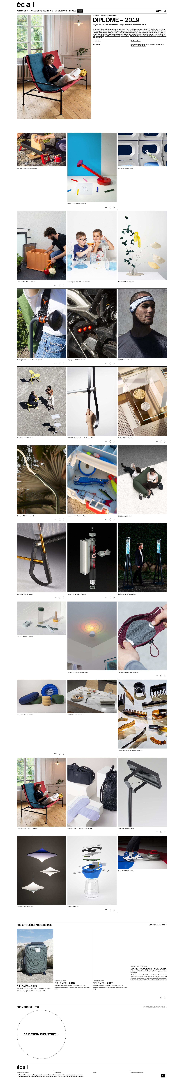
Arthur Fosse (103, 32)
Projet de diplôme (98, 29)
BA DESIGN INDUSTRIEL (109, 15)
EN (160, 11)
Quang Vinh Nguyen (130, 34)
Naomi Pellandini (142, 34)
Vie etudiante (61, 11)
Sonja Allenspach (127, 29)
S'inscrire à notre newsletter (23, 1072)
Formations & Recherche (41, 11)
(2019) (107, 29)
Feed (80, 11)
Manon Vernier (161, 36)
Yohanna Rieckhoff (114, 36)
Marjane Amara (138, 29)
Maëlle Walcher (98, 37)
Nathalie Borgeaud (115, 31)
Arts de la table (144, 44)
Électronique (160, 44)
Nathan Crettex (139, 31)
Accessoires (135, 44)
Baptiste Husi (132, 32)
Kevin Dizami (149, 31)
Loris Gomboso (123, 32)
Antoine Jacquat (154, 32)
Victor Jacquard (143, 32)
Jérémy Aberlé (116, 29)
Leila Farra (156, 31)
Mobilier (152, 44)
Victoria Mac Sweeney (116, 34)
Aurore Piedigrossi (102, 36)
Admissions (22, 11)
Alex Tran (153, 36)
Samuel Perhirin (154, 34)
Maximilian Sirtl (145, 36)
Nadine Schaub (135, 41)
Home (25, 4)
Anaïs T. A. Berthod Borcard (152, 29)
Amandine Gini (112, 32)
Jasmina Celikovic (128, 31)
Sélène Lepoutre (103, 34)
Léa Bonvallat (104, 31)
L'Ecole (72, 11)
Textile (144, 46)
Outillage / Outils (136, 46)
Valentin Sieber (134, 36)
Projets (96, 15)
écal (22, 1067)
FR (157, 11)
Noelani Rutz (125, 36)
